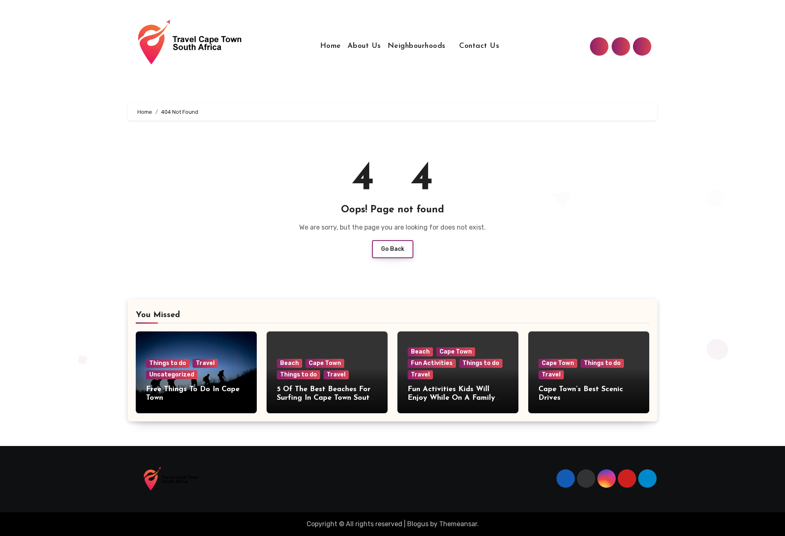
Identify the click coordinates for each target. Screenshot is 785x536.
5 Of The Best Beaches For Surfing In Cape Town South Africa (325, 398)
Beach (289, 363)
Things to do (167, 363)
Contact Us (479, 46)
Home (330, 46)
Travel (205, 363)
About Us (364, 46)
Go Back (392, 248)
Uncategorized (171, 374)
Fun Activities (432, 363)
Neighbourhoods (418, 46)
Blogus (417, 524)
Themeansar (458, 524)
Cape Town (325, 363)
